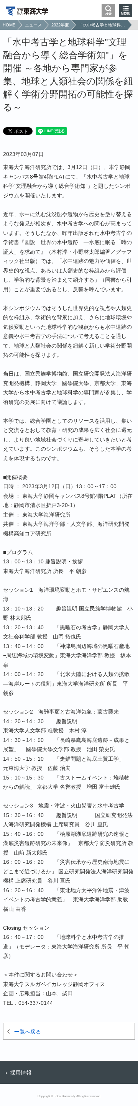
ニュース (33, 25)
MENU (125, 13)
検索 (108, 14)
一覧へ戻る (27, 1032)
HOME (9, 25)
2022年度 (60, 25)
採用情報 (20, 1073)
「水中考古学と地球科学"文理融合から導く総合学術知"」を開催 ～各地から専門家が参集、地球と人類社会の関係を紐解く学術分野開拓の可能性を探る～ (102, 25)
